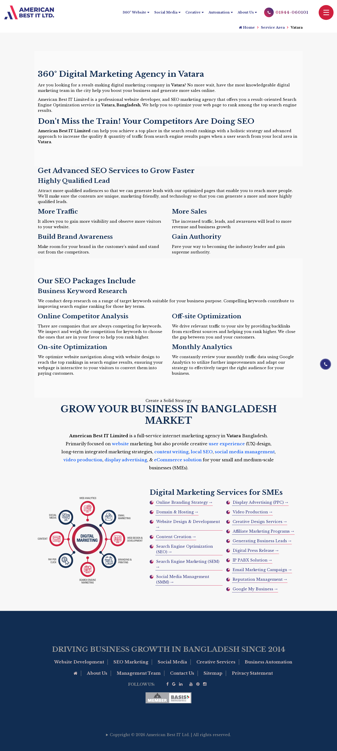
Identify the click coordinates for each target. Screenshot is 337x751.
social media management (245, 451)
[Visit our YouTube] (191, 684)
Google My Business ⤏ (255, 589)
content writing (171, 451)
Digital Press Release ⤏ (255, 550)
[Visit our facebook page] (167, 684)
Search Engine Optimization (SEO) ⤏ (184, 549)
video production (83, 459)
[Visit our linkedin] (180, 684)
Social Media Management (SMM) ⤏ (182, 579)
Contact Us (182, 673)
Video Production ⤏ (252, 512)
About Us (246, 12)
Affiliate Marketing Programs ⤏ (263, 531)
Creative (193, 12)
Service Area (273, 27)
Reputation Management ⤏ (260, 579)
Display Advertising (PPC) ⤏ (260, 502)
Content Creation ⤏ (176, 536)
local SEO (202, 451)
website (120, 443)
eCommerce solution (178, 459)
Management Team (139, 673)
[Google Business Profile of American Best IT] (174, 684)
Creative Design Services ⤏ (260, 521)
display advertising (126, 459)
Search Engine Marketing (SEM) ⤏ (187, 564)
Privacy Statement (252, 673)
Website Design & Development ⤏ (188, 524)
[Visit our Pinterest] (198, 684)
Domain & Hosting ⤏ (177, 512)
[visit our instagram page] (205, 684)
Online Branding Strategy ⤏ (184, 502)
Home (248, 27)
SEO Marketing (130, 662)
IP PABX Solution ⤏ (252, 560)
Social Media (165, 12)
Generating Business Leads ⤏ (262, 541)
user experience (227, 443)
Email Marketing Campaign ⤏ (262, 569)
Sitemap (213, 673)
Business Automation (268, 662)
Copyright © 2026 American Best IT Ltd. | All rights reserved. (170, 734)
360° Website (134, 12)
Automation (219, 12)
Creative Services (215, 662)
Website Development (79, 662)
